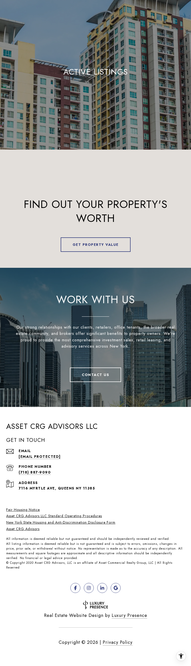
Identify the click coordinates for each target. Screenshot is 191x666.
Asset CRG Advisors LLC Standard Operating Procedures (54, 515)
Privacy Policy (118, 642)
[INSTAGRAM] (89, 588)
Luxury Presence (129, 615)
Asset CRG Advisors (23, 528)
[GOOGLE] (116, 588)
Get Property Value (96, 244)
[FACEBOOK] (75, 588)
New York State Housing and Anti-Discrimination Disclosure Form (60, 522)
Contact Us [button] (95, 374)
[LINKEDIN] (102, 588)
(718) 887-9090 (35, 472)
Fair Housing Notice (23, 509)
